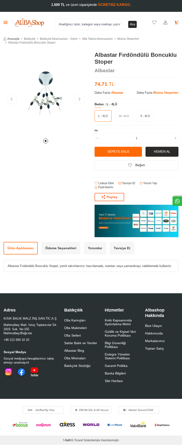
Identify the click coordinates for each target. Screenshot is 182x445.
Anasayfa (13, 38)
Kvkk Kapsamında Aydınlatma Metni (118, 322)
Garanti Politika (116, 366)
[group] (45, 93)
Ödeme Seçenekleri (60, 248)
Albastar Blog (74, 350)
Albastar (105, 70)
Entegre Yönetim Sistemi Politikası (117, 356)
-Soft (67, 440)
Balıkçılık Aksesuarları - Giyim (58, 38)
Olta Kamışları (75, 320)
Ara (132, 24)
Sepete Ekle (118, 151)
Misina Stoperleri (128, 38)
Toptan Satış (154, 348)
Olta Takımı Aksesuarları (97, 38)
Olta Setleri (72, 335)
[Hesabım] (165, 23)
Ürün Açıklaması (21, 248)
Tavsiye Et (128, 183)
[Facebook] (21, 372)
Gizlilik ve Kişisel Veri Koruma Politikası (120, 333)
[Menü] (6, 22)
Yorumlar (95, 248)
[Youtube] (34, 372)
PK (96, 130)
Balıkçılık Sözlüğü (77, 366)
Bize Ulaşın (153, 326)
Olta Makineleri (75, 328)
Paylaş (112, 197)
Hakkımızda (154, 333)
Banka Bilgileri (115, 373)
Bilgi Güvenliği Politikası (115, 345)
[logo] (29, 22)
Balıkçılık (29, 38)
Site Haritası (114, 381)
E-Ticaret (77, 440)
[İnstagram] (8, 372)
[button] (45, 141)
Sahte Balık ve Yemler (80, 343)
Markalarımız (155, 341)
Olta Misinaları (75, 358)
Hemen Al (162, 151)
